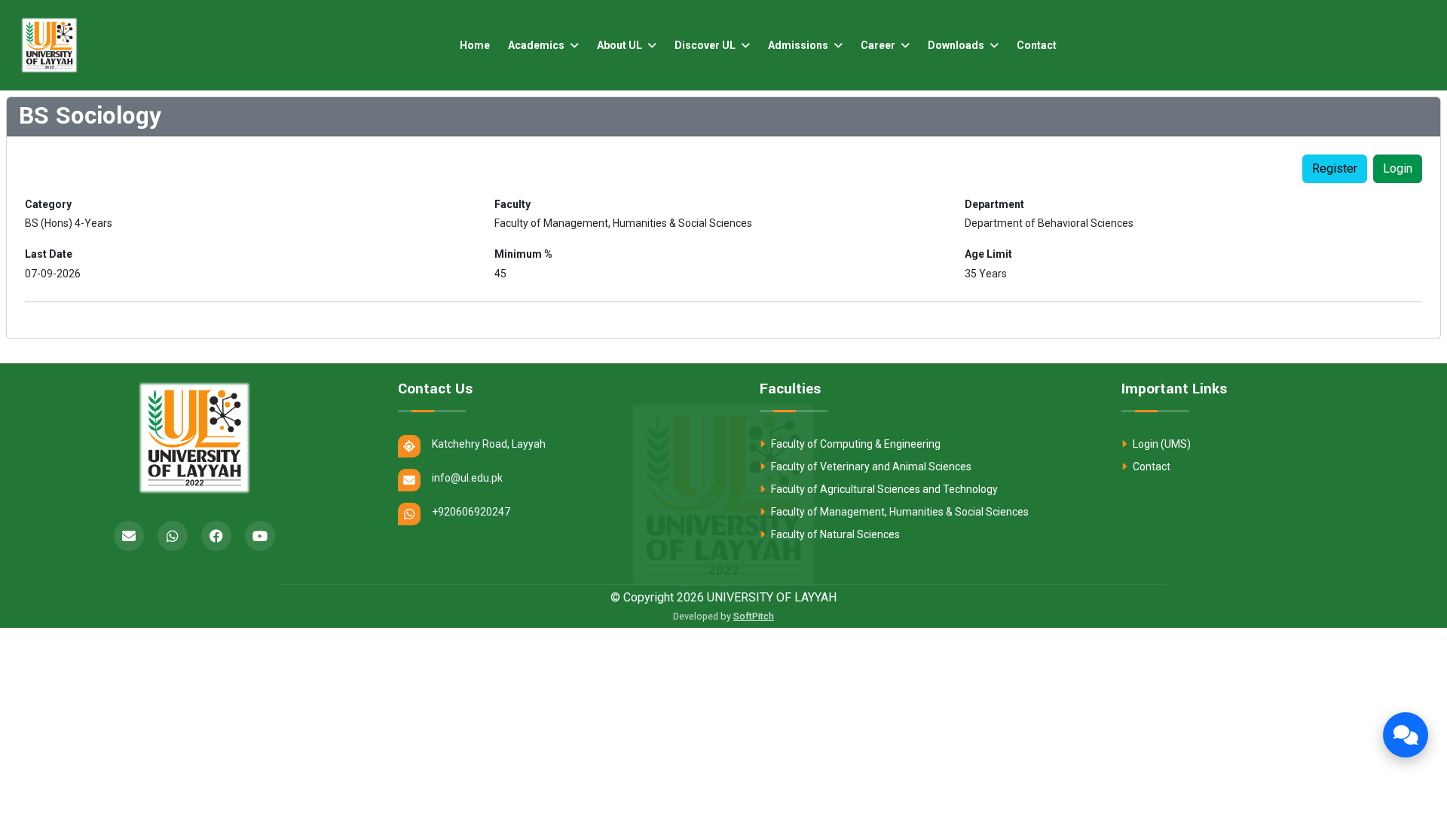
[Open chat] (1405, 734)
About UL (620, 45)
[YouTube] (260, 536)
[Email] (129, 536)
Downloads (957, 45)
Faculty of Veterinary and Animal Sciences (870, 467)
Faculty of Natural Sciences (834, 534)
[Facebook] (216, 536)
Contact (1037, 45)
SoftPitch (753, 616)
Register (1334, 168)
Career (879, 45)
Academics (537, 45)
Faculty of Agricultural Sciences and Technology (883, 489)
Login (1397, 168)
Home (475, 45)
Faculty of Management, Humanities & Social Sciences (899, 512)
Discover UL (706, 45)
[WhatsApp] (173, 536)
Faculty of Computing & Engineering (855, 444)
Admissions (799, 45)
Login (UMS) (1160, 444)
